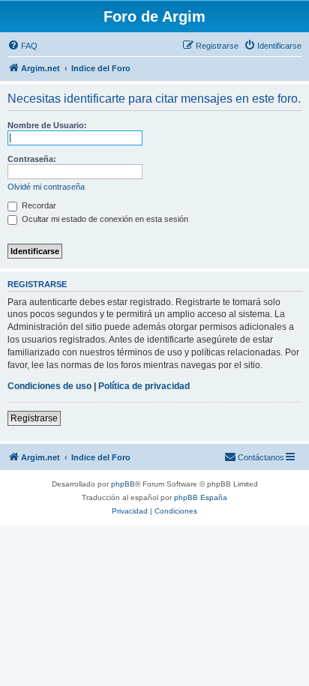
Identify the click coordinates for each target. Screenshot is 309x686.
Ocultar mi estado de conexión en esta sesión (104, 218)
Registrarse (34, 418)
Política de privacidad (144, 386)
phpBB (123, 484)
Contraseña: (32, 158)
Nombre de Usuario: (47, 125)
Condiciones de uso (50, 386)
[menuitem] (23, 46)
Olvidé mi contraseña (46, 186)
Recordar (38, 205)
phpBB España (200, 497)
